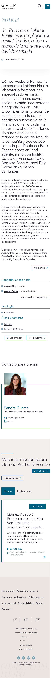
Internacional (8, 603)
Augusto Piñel (10, 286)
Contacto (6, 609)
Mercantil (8, 324)
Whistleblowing (26, 637)
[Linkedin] (18, 658)
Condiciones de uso (26, 641)
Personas (6, 597)
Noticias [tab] (8, 491)
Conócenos (7, 590)
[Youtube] (33, 658)
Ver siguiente (35, 337)
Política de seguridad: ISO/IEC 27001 (26, 628)
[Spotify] (28, 658)
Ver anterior (16, 337)
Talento (40, 603)
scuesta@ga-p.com (16, 418)
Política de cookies (26, 645)
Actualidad (39, 471)
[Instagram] (23, 658)
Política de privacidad (26, 649)
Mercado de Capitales (13, 329)
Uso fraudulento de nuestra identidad (26, 633)
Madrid (10, 421)
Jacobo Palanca (11, 291)
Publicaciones (11, 477)
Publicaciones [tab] (24, 491)
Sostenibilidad (25, 603)
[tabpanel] (26, 531)
